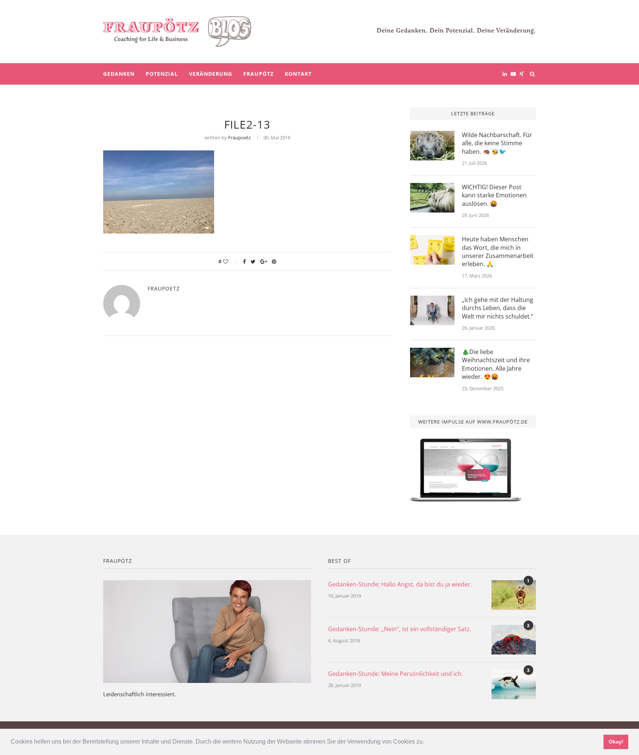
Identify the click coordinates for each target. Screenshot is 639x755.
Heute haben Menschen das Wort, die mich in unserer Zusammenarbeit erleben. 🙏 (498, 251)
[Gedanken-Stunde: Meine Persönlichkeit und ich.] (513, 684)
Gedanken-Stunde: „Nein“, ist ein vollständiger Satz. (399, 629)
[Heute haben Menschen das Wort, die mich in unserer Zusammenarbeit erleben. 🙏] (432, 250)
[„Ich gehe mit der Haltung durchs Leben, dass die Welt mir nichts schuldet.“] (432, 310)
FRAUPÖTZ (258, 73)
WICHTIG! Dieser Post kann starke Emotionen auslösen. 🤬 (494, 195)
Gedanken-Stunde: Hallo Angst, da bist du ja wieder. (400, 584)
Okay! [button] (616, 742)
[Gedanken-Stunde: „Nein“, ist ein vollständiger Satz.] (513, 639)
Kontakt (298, 73)
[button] (427, 742)
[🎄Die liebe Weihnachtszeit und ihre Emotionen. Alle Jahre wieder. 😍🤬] (432, 362)
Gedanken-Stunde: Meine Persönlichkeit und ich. (395, 674)
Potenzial (162, 73)
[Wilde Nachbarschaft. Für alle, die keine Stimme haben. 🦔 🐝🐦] (432, 145)
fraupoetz (239, 137)
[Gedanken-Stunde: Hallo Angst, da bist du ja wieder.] (513, 595)
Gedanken (119, 73)
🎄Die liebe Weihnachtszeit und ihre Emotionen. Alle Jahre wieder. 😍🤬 (496, 364)
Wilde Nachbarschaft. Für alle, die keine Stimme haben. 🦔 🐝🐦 (497, 143)
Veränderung (210, 73)
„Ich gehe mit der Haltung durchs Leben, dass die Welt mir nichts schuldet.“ (497, 308)
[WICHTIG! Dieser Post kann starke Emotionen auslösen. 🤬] (432, 197)
